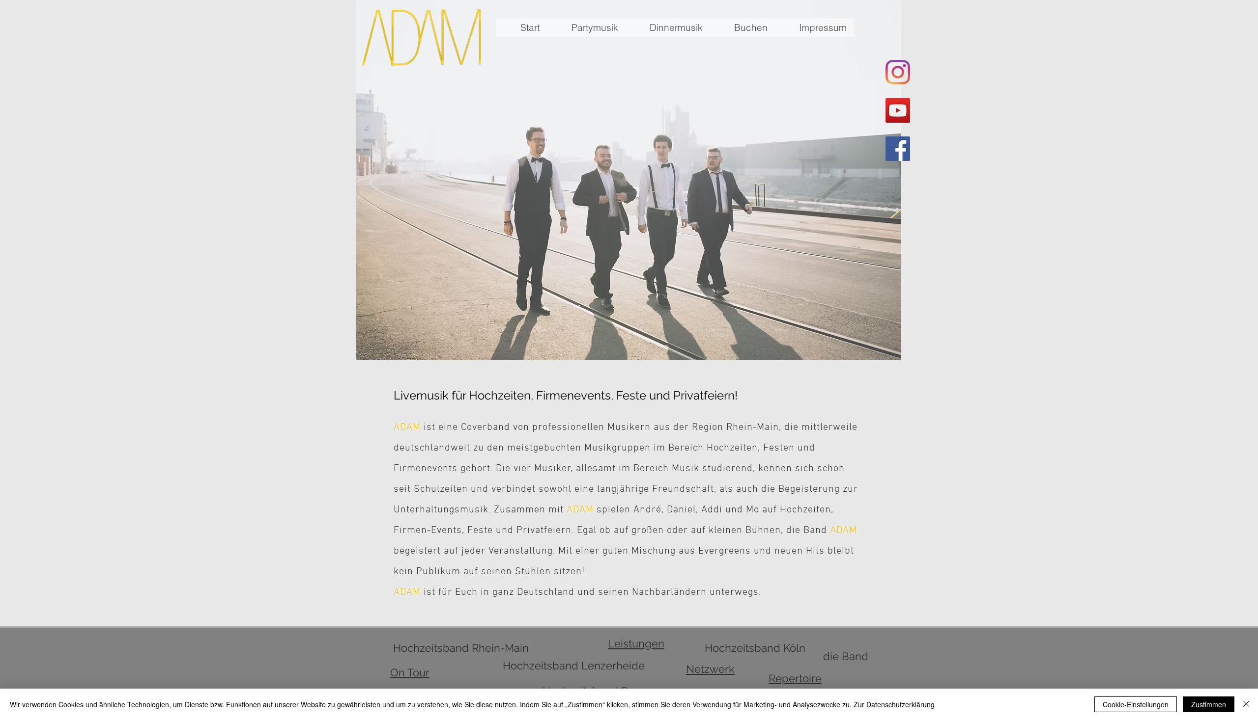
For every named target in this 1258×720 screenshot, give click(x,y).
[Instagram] (898, 72)
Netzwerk (710, 669)
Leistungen (636, 643)
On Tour (409, 672)
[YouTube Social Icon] (898, 110)
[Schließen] (1246, 704)
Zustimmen (1208, 704)
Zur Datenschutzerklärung (894, 704)
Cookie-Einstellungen (1136, 704)
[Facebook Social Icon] (898, 148)
